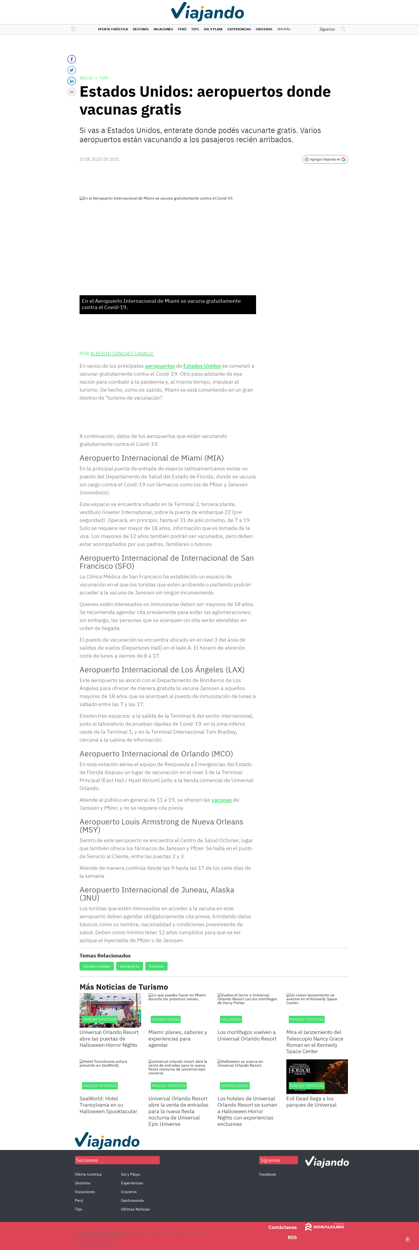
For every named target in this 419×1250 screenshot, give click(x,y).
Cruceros (264, 29)
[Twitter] (71, 70)
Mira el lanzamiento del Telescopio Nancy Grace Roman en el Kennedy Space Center (314, 1041)
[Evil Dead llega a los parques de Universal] (317, 1076)
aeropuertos (160, 365)
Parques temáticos (100, 1086)
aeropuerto (129, 966)
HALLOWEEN (231, 1019)
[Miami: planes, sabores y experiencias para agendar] (179, 1010)
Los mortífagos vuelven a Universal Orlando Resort (247, 1035)
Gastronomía (132, 1200)
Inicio (86, 78)
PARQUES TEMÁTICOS (100, 1019)
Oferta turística (113, 29)
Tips (195, 29)
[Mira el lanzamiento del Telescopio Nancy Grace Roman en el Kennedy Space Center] (317, 1010)
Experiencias (239, 29)
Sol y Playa (213, 29)
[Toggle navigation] (72, 29)
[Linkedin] (71, 81)
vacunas (221, 799)
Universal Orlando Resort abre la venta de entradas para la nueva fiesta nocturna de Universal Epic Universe (178, 1111)
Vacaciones (163, 29)
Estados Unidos (202, 365)
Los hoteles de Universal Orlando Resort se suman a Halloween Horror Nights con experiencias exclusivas (247, 1111)
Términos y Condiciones (95, 1244)
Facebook (267, 1174)
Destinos (141, 29)
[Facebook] (71, 59)
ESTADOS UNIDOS (165, 1019)
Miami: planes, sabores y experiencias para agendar (177, 1038)
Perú (182, 29)
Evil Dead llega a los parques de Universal (311, 1101)
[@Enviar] (71, 92)
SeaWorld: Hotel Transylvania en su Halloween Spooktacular (108, 1105)
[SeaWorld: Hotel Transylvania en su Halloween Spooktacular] (110, 1076)
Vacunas (156, 966)
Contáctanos (282, 1227)
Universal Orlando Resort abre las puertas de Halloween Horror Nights (109, 1038)
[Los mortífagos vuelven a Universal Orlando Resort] (248, 1010)
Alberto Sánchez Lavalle (122, 353)
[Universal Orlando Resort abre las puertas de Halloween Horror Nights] (110, 1010)
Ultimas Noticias (135, 1209)
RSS (292, 1237)
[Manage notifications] (407, 1239)
